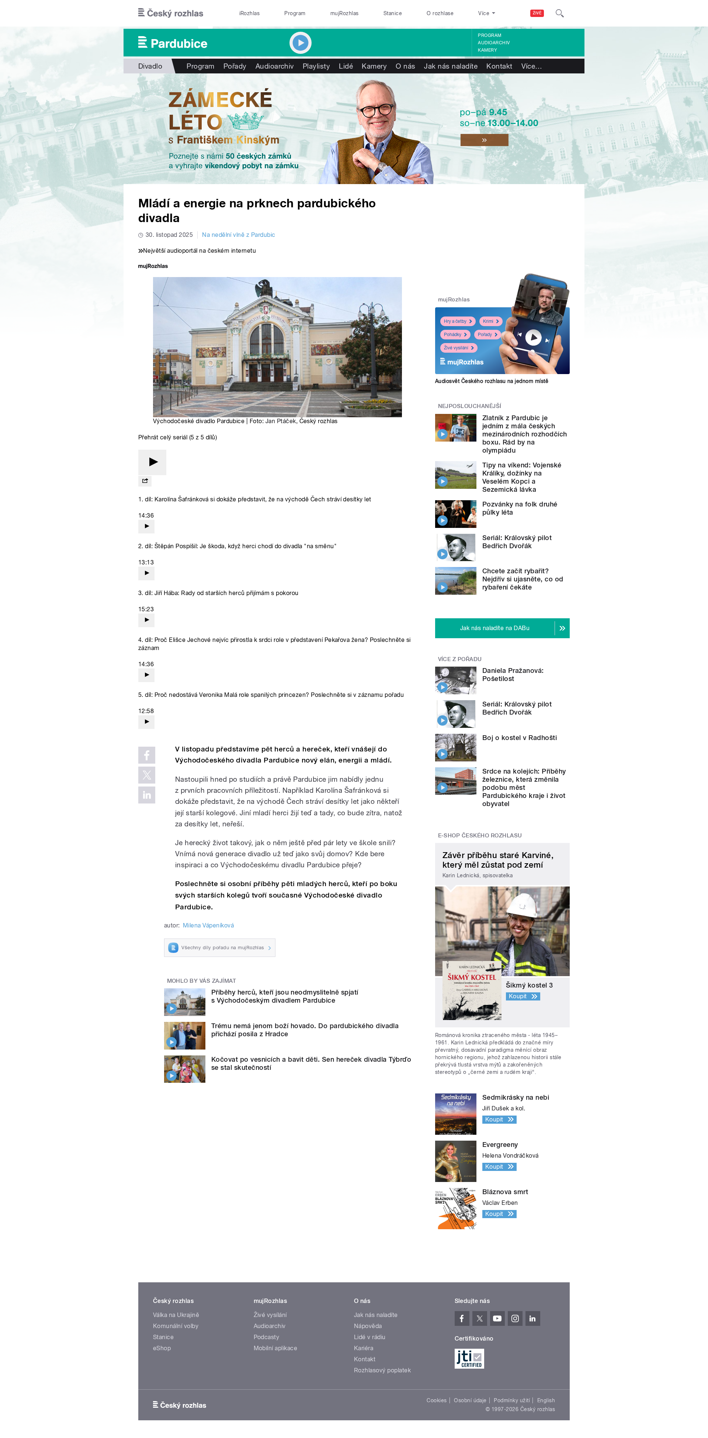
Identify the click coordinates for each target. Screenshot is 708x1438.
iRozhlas (249, 13)
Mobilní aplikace (276, 1348)
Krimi (488, 321)
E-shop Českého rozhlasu (480, 835)
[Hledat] (560, 13)
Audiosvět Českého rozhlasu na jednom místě (491, 381)
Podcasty (267, 1337)
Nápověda (368, 1326)
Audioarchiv (494, 42)
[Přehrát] (152, 462)
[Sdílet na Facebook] (146, 755)
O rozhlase (440, 13)
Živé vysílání (456, 347)
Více (531, 66)
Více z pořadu (460, 659)
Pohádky (452, 334)
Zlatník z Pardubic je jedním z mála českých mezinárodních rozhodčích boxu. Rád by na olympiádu (524, 434)
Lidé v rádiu (370, 1337)
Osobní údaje (470, 1400)
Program (294, 13)
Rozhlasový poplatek (382, 1370)
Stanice (393, 13)
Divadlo (150, 66)
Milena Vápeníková (208, 925)
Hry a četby (455, 321)
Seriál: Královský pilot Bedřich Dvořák (517, 542)
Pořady (235, 66)
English (546, 1400)
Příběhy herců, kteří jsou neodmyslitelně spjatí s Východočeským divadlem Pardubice (284, 996)
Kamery (487, 50)
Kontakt (499, 66)
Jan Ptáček (281, 421)
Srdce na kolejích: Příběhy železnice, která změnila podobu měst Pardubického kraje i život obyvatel (524, 787)
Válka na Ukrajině (176, 1314)
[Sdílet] (145, 481)
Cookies (437, 1400)
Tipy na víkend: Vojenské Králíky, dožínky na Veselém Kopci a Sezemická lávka (522, 477)
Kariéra (363, 1348)
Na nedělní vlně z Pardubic (238, 234)
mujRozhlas (344, 13)
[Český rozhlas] (170, 13)
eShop (162, 1348)
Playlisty (316, 66)
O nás (405, 66)
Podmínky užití (512, 1400)
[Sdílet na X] (146, 775)
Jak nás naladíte (451, 66)
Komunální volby (175, 1326)
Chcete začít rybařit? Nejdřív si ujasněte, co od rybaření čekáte (522, 579)
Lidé (346, 66)
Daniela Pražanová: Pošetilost (513, 674)
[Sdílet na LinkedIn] (146, 795)
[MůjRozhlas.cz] (153, 266)
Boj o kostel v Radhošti (519, 738)
